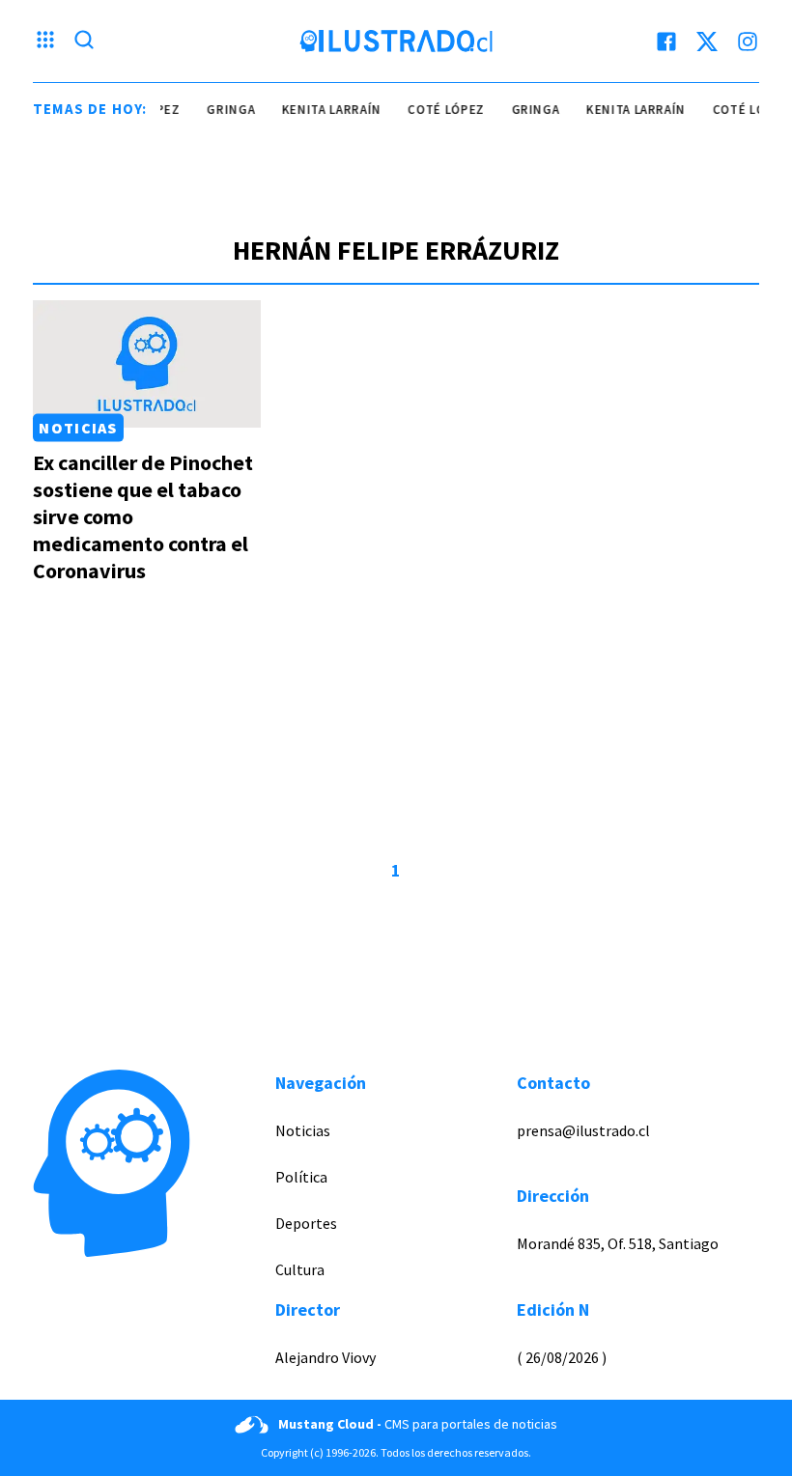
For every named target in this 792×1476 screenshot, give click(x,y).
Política (301, 1176)
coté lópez (440, 109)
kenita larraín (325, 109)
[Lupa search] (84, 41)
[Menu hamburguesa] (45, 41)
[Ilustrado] (396, 41)
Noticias (78, 427)
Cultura (300, 1269)
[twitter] (707, 41)
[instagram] (747, 41)
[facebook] (666, 41)
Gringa (225, 109)
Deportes (306, 1223)
